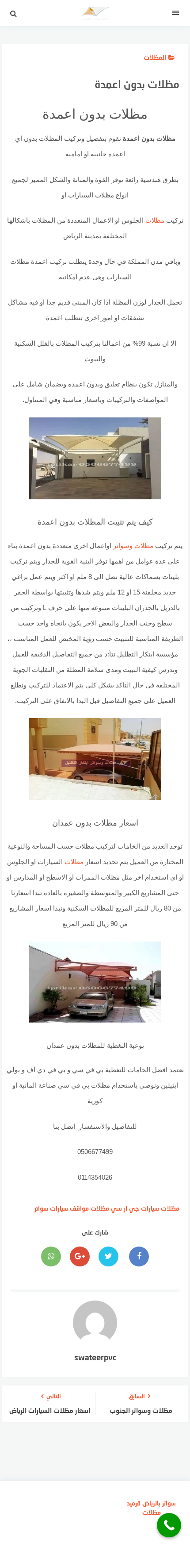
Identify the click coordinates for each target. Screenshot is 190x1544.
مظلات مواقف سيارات (79, 1208)
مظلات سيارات (160, 1208)
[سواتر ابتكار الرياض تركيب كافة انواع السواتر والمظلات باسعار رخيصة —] (95, 15)
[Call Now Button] (169, 1525)
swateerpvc (95, 1357)
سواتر (41, 1208)
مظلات (154, 220)
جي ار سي (125, 1208)
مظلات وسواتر (133, 545)
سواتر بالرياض (159, 1503)
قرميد (134, 1503)
